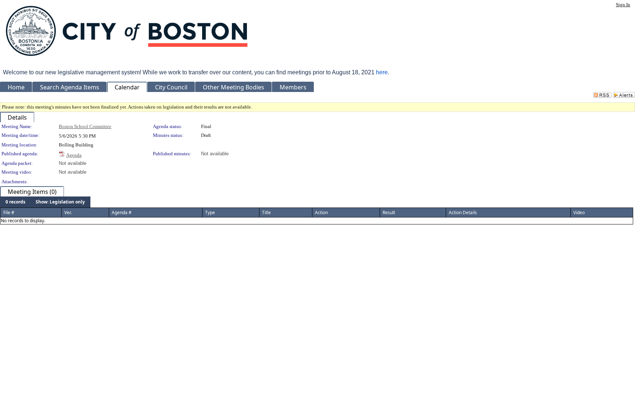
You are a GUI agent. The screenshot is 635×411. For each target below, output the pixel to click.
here (382, 72)
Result (389, 212)
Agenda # (122, 212)
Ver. (68, 212)
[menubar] (45, 202)
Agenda (74, 155)
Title (266, 212)
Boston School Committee (85, 126)
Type (210, 212)
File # (8, 212)
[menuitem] (15, 202)
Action (321, 212)
